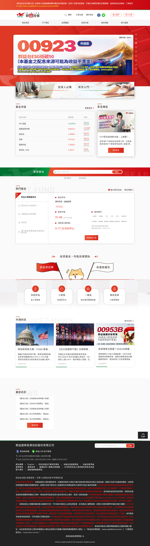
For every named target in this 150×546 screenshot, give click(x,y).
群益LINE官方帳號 (43, 451)
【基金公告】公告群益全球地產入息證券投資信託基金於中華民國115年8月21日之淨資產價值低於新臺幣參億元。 (35, 409)
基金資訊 (25, 23)
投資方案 (84, 23)
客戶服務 (124, 23)
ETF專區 (45, 23)
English (31, 464)
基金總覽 (22, 94)
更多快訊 (128, 321)
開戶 (116, 15)
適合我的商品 (116, 190)
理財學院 (108, 94)
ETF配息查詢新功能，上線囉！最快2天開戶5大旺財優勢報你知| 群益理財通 (115, 137)
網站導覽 (19, 464)
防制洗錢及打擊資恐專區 (49, 464)
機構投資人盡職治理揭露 (49, 467)
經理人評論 (62, 94)
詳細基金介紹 (91, 238)
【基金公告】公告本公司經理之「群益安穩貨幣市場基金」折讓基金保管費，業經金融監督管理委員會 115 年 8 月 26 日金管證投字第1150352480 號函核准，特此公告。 (35, 404)
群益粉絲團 (24, 451)
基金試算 (121, 94)
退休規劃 (104, 23)
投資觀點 (65, 23)
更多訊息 (35, 425)
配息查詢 (48, 94)
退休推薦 (82, 178)
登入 (128, 15)
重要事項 (31, 467)
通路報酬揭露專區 (35, 470)
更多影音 (116, 150)
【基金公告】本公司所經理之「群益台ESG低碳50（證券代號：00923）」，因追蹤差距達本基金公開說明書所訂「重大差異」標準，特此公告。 (35, 414)
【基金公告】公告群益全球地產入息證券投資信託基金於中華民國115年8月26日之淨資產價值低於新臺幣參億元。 (35, 398)
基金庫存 (35, 94)
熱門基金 (67, 178)
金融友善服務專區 (71, 464)
